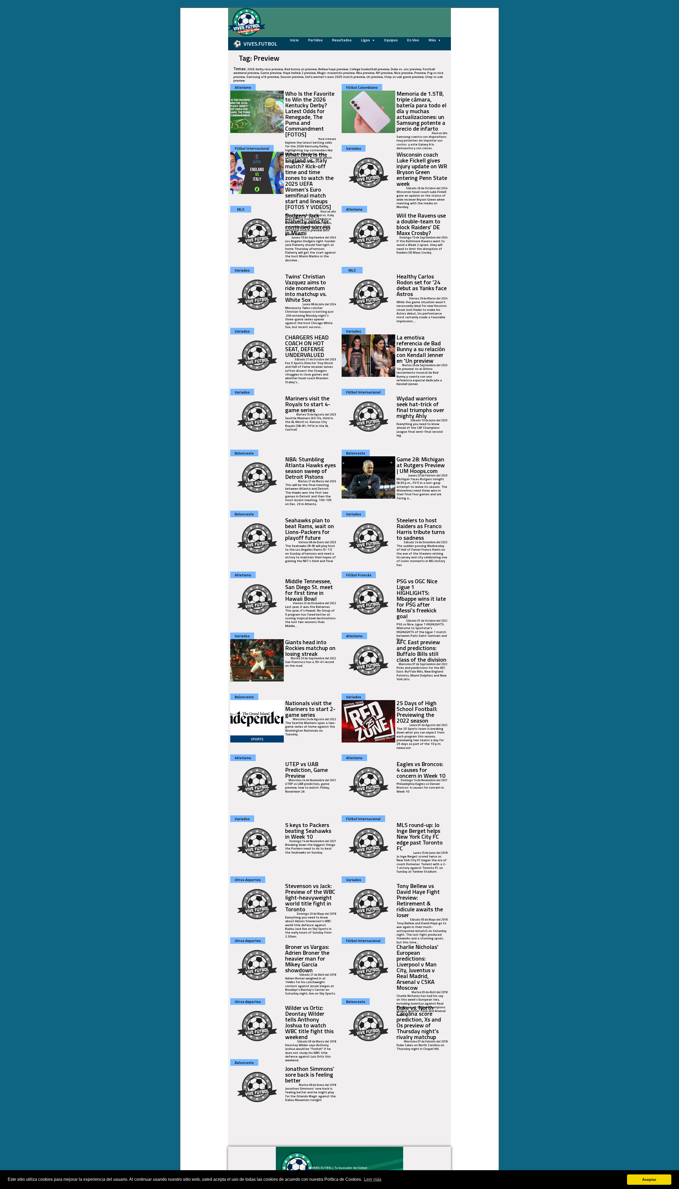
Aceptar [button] (649, 1179)
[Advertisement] (201, 87)
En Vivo (413, 40)
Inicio (294, 40)
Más (433, 40)
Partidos (315, 40)
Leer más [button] (372, 1179)
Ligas (366, 40)
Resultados (341, 40)
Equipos (391, 40)
